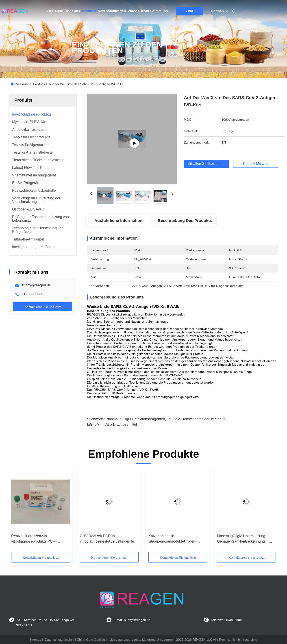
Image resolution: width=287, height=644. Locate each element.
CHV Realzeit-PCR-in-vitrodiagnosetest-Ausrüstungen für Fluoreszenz (107, 539)
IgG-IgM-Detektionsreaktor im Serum (197, 419)
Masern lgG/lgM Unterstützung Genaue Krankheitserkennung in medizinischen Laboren (243, 539)
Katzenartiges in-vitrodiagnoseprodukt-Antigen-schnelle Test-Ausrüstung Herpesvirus (172, 539)
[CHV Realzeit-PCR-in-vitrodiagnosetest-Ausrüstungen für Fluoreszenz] (109, 502)
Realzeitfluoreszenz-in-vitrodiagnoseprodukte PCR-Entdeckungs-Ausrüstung (34, 539)
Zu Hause (55, 11)
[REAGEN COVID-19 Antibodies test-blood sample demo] (132, 139)
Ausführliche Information (118, 220)
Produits (89, 11)
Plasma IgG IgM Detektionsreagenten (135, 419)
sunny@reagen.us (36, 285)
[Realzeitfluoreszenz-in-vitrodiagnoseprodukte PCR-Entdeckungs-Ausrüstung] (40, 502)
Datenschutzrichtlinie (59, 639)
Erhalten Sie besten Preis (208, 163)
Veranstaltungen (112, 11)
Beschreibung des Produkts (185, 220)
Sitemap (35, 639)
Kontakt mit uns (154, 11)
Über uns (72, 11)
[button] (17, 512)
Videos (133, 11)
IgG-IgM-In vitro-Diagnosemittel (112, 424)
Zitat (189, 11)
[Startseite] (15, 11)
